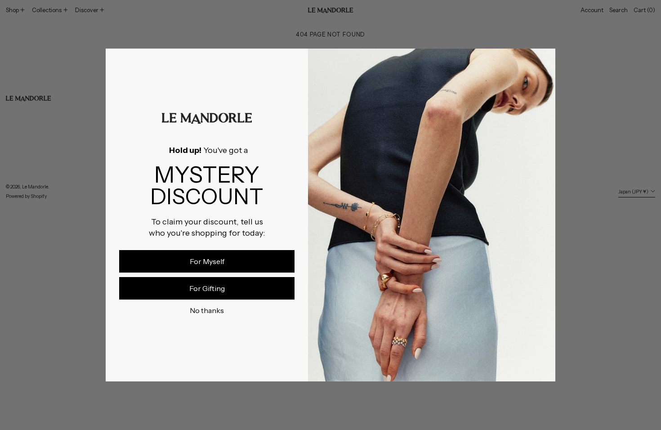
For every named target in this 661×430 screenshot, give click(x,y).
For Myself (207, 261)
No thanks (207, 310)
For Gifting (207, 288)
